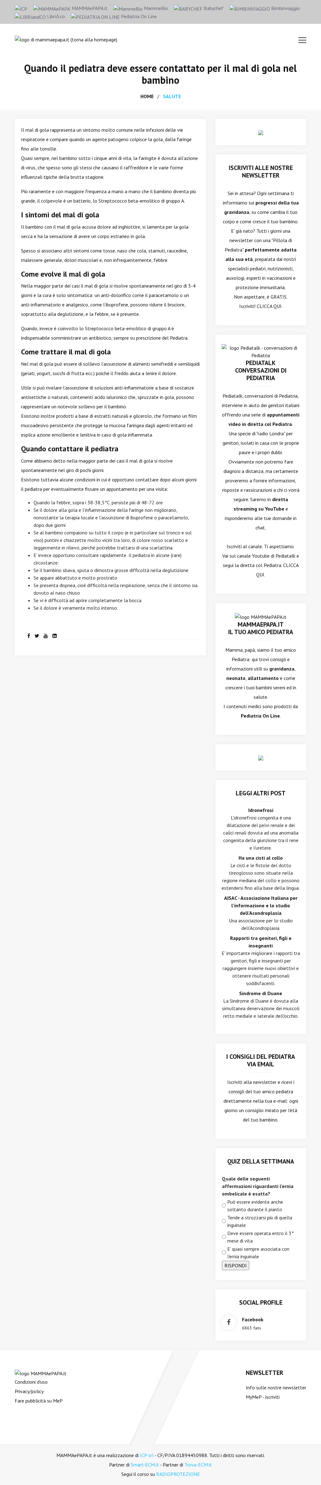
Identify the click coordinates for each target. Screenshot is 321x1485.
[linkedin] (54, 636)
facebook (252, 1319)
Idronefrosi (260, 810)
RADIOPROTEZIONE (178, 1474)
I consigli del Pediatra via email (260, 1060)
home (147, 96)
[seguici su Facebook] (229, 1323)
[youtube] (46, 636)
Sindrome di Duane (260, 993)
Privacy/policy (29, 1391)
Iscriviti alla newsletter (251, 1082)
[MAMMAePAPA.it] (40, 1373)
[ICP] (21, 8)
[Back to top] (307, 1471)
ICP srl (147, 1455)
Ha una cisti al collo (261, 858)
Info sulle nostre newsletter (276, 1387)
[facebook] (28, 636)
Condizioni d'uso (31, 1382)
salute (172, 96)
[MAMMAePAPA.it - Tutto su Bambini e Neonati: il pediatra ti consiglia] (66, 39)
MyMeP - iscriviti (263, 1397)
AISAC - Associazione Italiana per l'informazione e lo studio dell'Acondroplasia (260, 905)
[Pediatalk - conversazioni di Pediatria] (261, 351)
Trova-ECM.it (198, 1464)
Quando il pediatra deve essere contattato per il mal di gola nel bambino (160, 74)
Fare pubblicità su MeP (39, 1400)
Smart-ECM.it (145, 1464)
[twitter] (36, 636)
